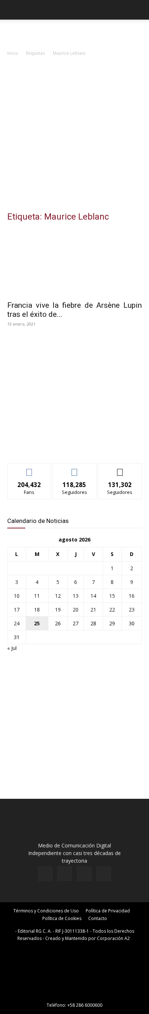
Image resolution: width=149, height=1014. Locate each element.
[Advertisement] (74, 135)
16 (132, 595)
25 (37, 623)
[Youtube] (104, 874)
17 (17, 609)
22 (112, 609)
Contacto (97, 918)
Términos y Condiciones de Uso (46, 911)
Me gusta (29, 468)
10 (17, 595)
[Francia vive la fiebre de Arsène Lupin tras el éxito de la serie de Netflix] (74, 262)
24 (17, 623)
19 (58, 609)
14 (93, 595)
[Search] (139, 10)
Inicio (12, 53)
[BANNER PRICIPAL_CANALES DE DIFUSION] (74, 32)
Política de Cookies (61, 918)
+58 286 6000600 (84, 1005)
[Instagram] (65, 873)
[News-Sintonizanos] (61, 445)
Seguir (74, 468)
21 (93, 609)
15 (112, 595)
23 (132, 609)
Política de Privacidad (108, 911)
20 (75, 609)
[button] (12, 10)
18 (37, 609)
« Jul (12, 648)
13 (75, 595)
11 (37, 595)
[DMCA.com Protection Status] (74, 995)
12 (58, 595)
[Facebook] (45, 874)
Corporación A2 (113, 938)
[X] (84, 874)
